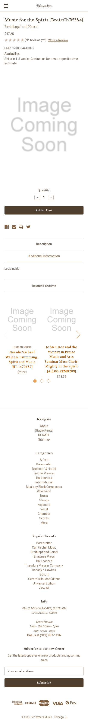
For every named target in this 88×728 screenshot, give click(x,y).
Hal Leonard (44, 477)
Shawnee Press (44, 556)
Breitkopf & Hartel (44, 469)
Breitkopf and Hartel (44, 552)
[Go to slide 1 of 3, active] (35, 381)
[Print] (21, 227)
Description (44, 244)
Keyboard (44, 504)
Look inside (11, 268)
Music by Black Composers (44, 486)
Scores (44, 518)
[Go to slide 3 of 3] (48, 381)
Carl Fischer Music (44, 547)
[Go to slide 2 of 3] (41, 381)
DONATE (44, 435)
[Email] (14, 227)
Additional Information (44, 256)
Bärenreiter (44, 464)
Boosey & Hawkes (44, 570)
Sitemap (44, 439)
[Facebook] (6, 227)
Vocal (44, 509)
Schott (44, 574)
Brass (44, 495)
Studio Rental (44, 430)
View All (44, 588)
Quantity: (44, 190)
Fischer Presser (44, 473)
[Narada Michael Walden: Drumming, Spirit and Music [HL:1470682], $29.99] (22, 319)
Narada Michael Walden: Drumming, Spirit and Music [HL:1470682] (22, 359)
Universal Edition (44, 583)
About (44, 426)
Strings (44, 500)
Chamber (44, 513)
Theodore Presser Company (44, 565)
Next (78, 334)
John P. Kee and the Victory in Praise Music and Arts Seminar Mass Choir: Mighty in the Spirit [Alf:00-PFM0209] (62, 359)
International (44, 482)
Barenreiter (44, 543)
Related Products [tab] (44, 286)
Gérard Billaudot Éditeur (44, 579)
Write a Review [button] (58, 40)
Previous (5, 334)
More (44, 522)
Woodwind (44, 491)
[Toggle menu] (6, 6)
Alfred (44, 460)
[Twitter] (28, 227)
